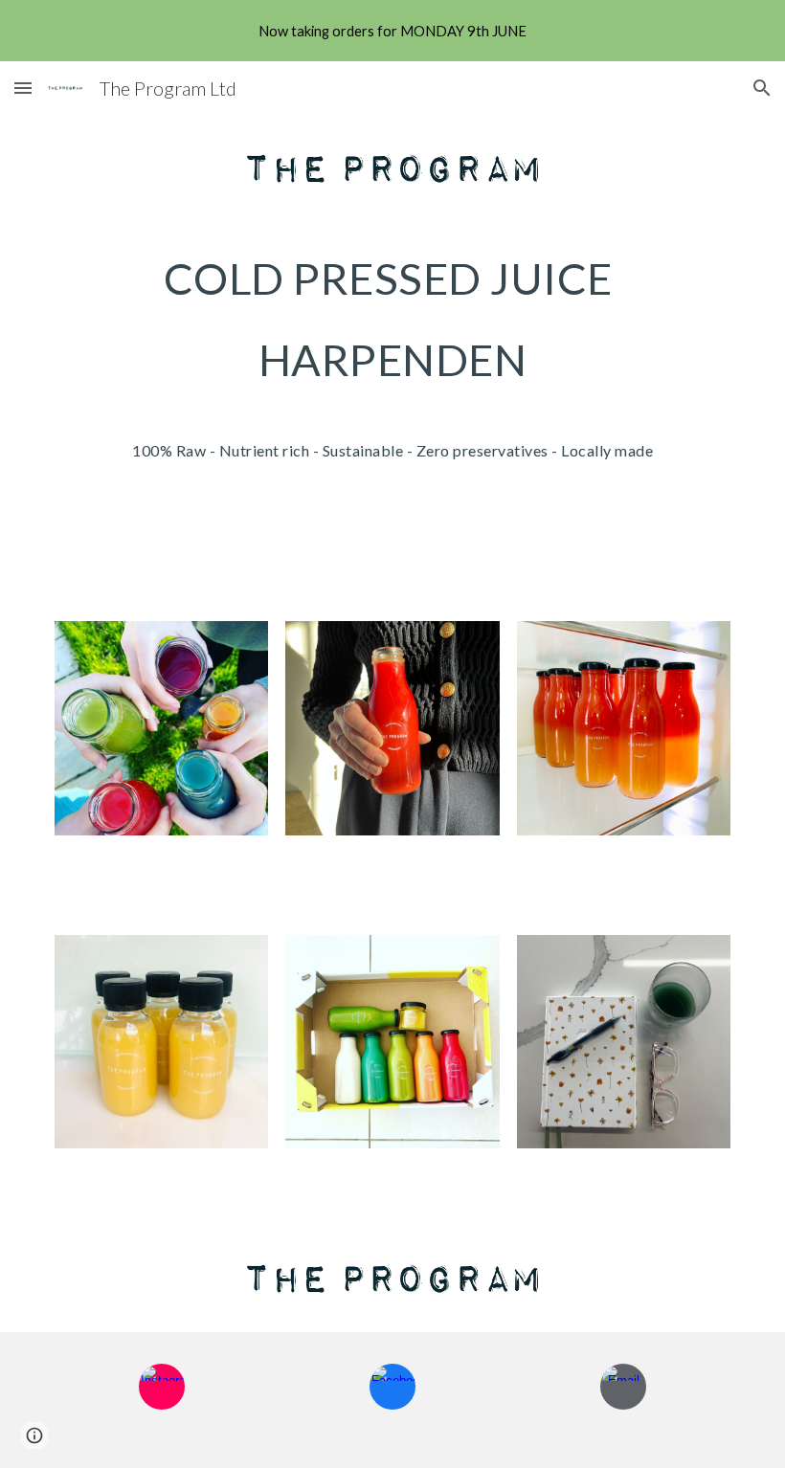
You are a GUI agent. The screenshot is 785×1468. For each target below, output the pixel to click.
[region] (392, 30)
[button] (23, 87)
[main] (392, 368)
